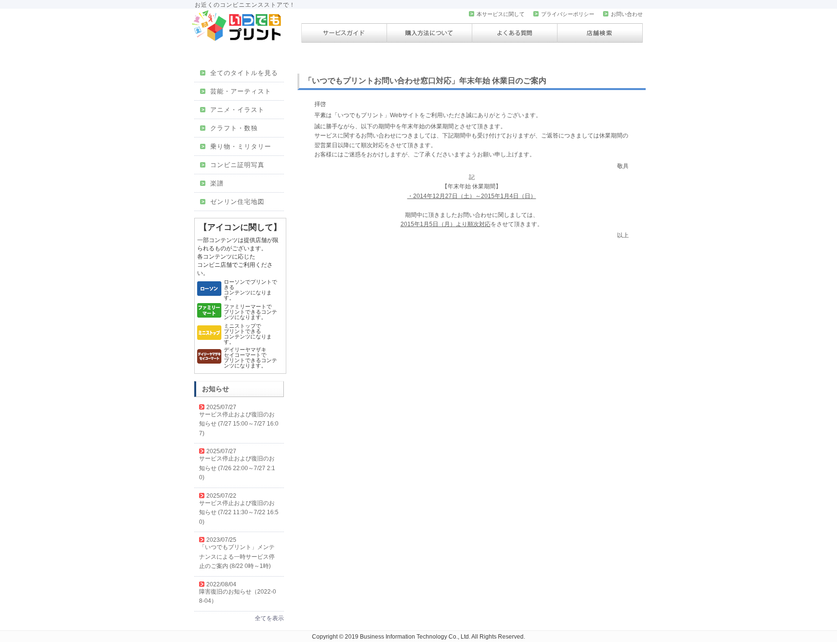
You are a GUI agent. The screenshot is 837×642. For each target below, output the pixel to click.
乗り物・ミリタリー (236, 146)
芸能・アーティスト (236, 91)
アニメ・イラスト (233, 109)
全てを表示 (269, 618)
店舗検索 (600, 33)
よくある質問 (514, 33)
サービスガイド (344, 33)
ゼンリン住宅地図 (233, 201)
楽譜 (213, 183)
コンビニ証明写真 (233, 164)
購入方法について (429, 33)
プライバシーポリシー (564, 14)
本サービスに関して (497, 14)
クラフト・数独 (230, 128)
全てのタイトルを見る (240, 72)
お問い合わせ (623, 14)
